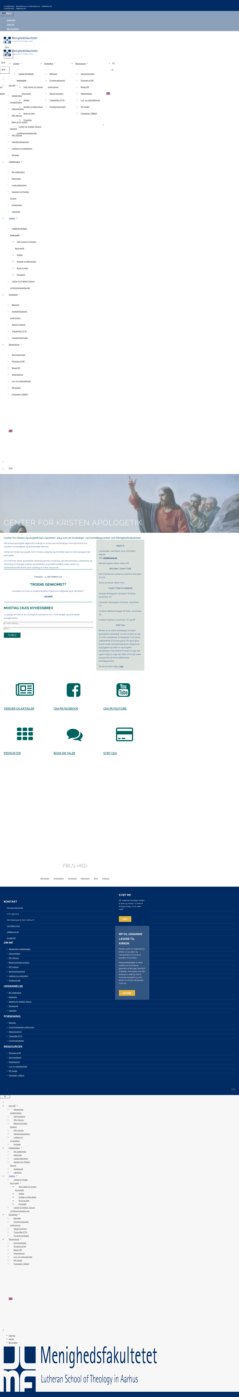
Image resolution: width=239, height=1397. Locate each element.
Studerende (17, 205)
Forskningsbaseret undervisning (21, 1027)
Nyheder (15, 155)
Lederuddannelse (19, 185)
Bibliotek (53, 74)
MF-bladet (85, 107)
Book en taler (29, 114)
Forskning (48, 63)
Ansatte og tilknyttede (33, 107)
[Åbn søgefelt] (3, 63)
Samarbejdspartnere (20, 142)
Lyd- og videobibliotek (90, 100)
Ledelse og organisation (22, 149)
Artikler (27, 100)
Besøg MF (85, 87)
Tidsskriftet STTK (57, 100)
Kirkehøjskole (86, 94)
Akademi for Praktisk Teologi (20, 1002)
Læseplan (16, 212)
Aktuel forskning (56, 94)
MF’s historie (17, 135)
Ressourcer (80, 63)
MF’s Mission (17, 116)
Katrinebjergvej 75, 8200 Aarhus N (28, 6)
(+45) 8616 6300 (9, 6)
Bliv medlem (13, 29)
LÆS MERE (48, 596)
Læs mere (127, 993)
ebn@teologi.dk (110, 558)
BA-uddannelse (18, 172)
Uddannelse (14, 162)
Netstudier (16, 179)
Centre (16, 63)
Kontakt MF (11, 938)
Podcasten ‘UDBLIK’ (89, 114)
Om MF (12, 85)
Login (233, 1089)
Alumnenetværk (87, 74)
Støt (125, 919)
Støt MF (10, 24)
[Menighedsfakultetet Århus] (21, 58)
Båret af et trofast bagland (19, 963)
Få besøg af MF (87, 81)
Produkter (28, 120)
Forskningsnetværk (58, 107)
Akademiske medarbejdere (19, 949)
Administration (18, 109)
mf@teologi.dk (47, 6)
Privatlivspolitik (14, 980)
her (121, 666)
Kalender (11, 20)
